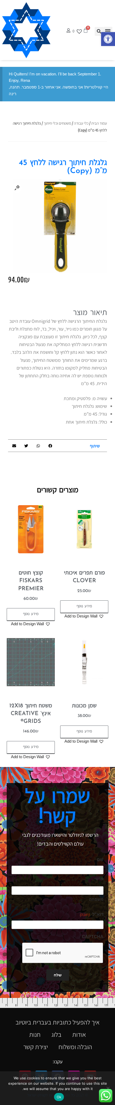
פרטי (98, 878)
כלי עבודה (81, 123)
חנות (35, 1034)
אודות (79, 1034)
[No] (108, 1088)
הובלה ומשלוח (75, 1046)
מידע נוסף (84, 606)
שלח (58, 975)
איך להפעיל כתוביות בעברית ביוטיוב (57, 1022)
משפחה (96, 899)
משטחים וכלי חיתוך (57, 123)
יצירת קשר (35, 1046)
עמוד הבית (99, 123)
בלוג (56, 1034)
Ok (59, 1097)
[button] (108, 39)
